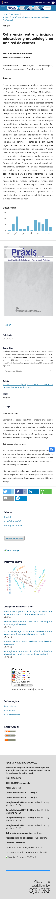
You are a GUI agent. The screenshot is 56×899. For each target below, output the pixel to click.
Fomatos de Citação (13, 371)
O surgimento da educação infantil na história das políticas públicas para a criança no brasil (28, 652)
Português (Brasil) (13, 525)
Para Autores (9, 710)
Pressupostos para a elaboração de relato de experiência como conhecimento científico (28, 613)
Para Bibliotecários (12, 714)
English (7, 517)
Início (5, 14)
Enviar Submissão (14, 538)
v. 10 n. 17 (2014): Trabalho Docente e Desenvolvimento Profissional (26, 18)
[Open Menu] (3, 8)
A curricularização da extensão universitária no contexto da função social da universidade (28, 633)
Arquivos (15, 14)
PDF (9, 325)
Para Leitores (10, 706)
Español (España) (12, 521)
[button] (8, 491)
